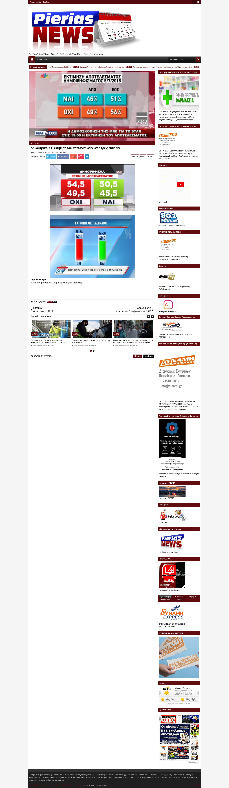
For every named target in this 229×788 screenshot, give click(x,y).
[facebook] (194, 2)
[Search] (198, 59)
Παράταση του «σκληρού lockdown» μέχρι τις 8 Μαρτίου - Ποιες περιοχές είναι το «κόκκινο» (92, 341)
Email (136, 156)
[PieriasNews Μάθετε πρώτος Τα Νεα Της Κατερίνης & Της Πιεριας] (32, 59)
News (49, 302)
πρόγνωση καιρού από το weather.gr (179, 703)
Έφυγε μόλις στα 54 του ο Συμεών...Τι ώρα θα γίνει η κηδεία (86, 67)
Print (144, 156)
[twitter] (198, 2)
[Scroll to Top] (225, 784)
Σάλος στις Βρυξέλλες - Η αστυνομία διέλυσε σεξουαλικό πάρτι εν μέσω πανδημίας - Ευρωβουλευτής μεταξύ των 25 (131, 342)
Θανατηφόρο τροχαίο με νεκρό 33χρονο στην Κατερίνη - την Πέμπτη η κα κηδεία (147, 67)
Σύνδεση (46, 2)
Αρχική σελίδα (35, 2)
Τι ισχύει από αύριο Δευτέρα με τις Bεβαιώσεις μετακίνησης (50, 341)
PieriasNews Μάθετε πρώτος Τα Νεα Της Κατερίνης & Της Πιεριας (56, 785)
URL (151, 156)
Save (82, 156)
